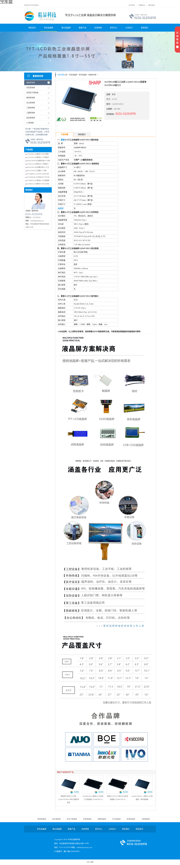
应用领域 (98, 28)
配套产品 (82, 28)
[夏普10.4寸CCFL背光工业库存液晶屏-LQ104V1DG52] (117, 785)
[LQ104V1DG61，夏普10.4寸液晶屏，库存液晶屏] (142, 785)
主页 (65, 75)
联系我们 (144, 28)
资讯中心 (113, 28)
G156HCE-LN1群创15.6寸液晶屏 (38, 180)
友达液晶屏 (56, 819)
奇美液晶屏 (131, 819)
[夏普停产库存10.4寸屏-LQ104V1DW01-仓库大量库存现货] (68, 785)
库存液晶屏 (83, 75)
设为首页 (132, 5)
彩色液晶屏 (48, 28)
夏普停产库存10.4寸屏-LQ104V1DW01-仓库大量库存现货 (68, 799)
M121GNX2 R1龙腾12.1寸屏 (36, 171)
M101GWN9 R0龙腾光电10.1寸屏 (38, 161)
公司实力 (129, 28)
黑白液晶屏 (66, 28)
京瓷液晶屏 (87, 819)
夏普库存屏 (38, 76)
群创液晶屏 (42, 819)
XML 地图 (90, 862)
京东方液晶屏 (72, 819)
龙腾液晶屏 (102, 819)
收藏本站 (142, 5)
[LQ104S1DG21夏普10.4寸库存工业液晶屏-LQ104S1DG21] (93, 785)
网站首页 (32, 28)
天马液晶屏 (116, 819)
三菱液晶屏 (145, 819)
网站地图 (151, 5)
